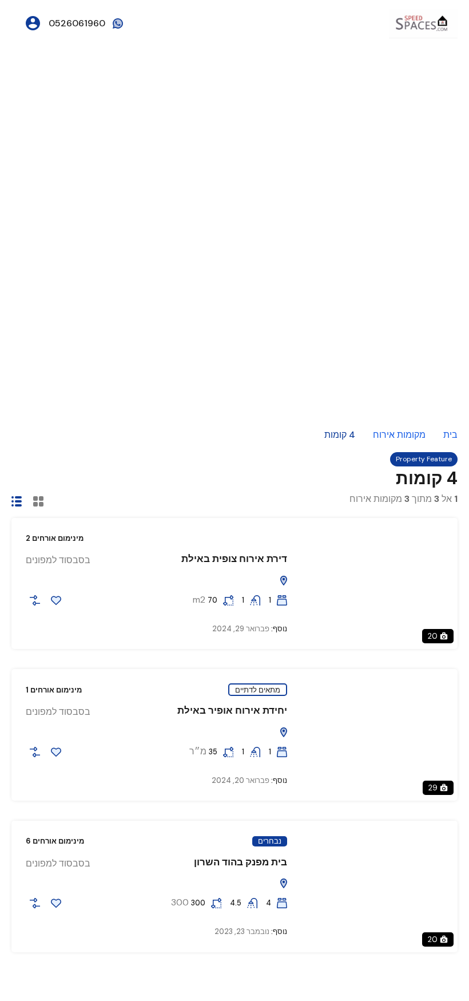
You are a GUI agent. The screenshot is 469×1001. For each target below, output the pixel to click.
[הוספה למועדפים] (56, 600)
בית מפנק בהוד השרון (240, 862)
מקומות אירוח (399, 435)
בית (450, 435)
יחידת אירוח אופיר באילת (232, 710)
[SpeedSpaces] (423, 23)
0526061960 (77, 23)
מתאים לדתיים (257, 690)
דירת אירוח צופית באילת (234, 558)
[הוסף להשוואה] (35, 600)
